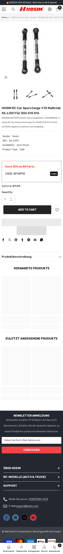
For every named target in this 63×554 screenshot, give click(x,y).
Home (4, 17)
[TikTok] (24, 517)
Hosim (15, 136)
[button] (32, 230)
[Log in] (50, 9)
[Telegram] (28, 239)
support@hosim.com (27, 506)
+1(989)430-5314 (38, 499)
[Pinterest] (15, 239)
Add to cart (27, 209)
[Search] (13, 9)
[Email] (35, 239)
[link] (16, 322)
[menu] (4, 9)
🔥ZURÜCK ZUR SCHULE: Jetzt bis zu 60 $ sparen (31, 2)
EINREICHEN (32, 450)
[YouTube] (33, 517)
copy (54, 173)
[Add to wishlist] (57, 210)
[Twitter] (9, 239)
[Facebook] (3, 239)
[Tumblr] (22, 239)
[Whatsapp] (41, 239)
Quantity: (7, 192)
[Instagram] (15, 517)
